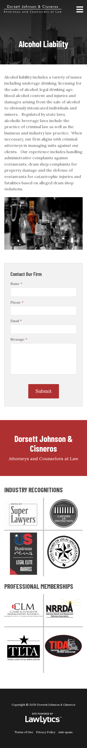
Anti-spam (65, 732)
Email (16, 321)
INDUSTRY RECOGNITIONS (33, 489)
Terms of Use (23, 732)
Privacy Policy (45, 732)
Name (16, 284)
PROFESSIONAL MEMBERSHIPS (38, 586)
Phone (16, 302)
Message (18, 339)
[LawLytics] (43, 718)
